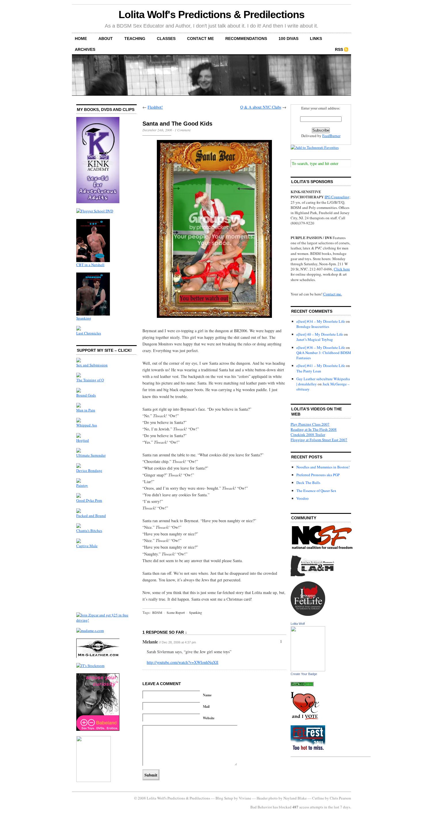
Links (316, 38)
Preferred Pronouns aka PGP (318, 474)
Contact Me (200, 38)
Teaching (134, 38)
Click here (342, 269)
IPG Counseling (337, 196)
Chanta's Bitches (89, 530)
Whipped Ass (86, 425)
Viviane (245, 798)
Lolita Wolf (298, 623)
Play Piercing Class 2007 (310, 424)
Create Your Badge (304, 674)
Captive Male (87, 545)
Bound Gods (86, 395)
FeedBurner (331, 135)
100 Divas (288, 38)
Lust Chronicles (88, 333)
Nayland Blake (295, 798)
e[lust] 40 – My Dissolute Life (319, 334)
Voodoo (302, 498)
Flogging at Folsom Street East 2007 (319, 439)
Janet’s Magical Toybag (314, 339)
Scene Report (176, 612)
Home (81, 38)
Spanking (83, 318)
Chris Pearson (340, 798)
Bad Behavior (261, 807)
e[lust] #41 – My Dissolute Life (320, 365)
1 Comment (182, 130)
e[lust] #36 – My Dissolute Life (320, 347)
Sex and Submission (92, 365)
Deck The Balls (308, 482)
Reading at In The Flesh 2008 (314, 429)
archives (85, 49)
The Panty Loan (308, 371)
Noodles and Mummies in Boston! (323, 467)
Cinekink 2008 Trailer (308, 434)
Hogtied (82, 440)
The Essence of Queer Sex (316, 490)
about (105, 38)
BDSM (157, 612)
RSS (339, 49)
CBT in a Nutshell (90, 264)
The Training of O (90, 380)
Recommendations (246, 38)
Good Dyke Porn (89, 500)
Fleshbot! (155, 107)
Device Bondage (89, 470)
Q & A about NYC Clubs (260, 107)
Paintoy (82, 485)
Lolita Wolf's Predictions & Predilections (211, 14)
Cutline (318, 798)
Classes (166, 38)
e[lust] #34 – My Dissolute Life (320, 321)
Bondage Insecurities (312, 326)
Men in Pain (85, 410)
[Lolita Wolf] (308, 669)
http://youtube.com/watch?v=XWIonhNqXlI (182, 662)
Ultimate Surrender (91, 455)
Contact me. (332, 294)
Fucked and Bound (91, 515)
